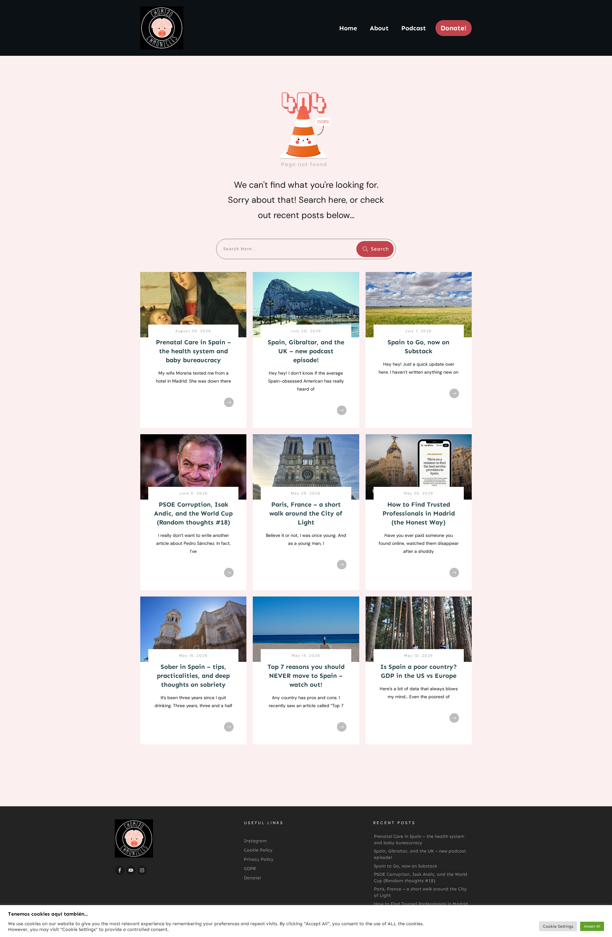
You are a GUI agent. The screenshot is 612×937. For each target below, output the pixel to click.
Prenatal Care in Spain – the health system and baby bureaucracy (193, 351)
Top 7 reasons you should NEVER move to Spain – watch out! (306, 675)
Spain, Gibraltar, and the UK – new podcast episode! (306, 351)
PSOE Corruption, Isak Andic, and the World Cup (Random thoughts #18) (193, 513)
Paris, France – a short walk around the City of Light (305, 513)
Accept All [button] (592, 926)
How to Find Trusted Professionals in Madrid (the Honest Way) (418, 513)
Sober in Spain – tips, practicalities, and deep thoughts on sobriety (193, 675)
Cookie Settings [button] (558, 926)
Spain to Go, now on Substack (405, 866)
